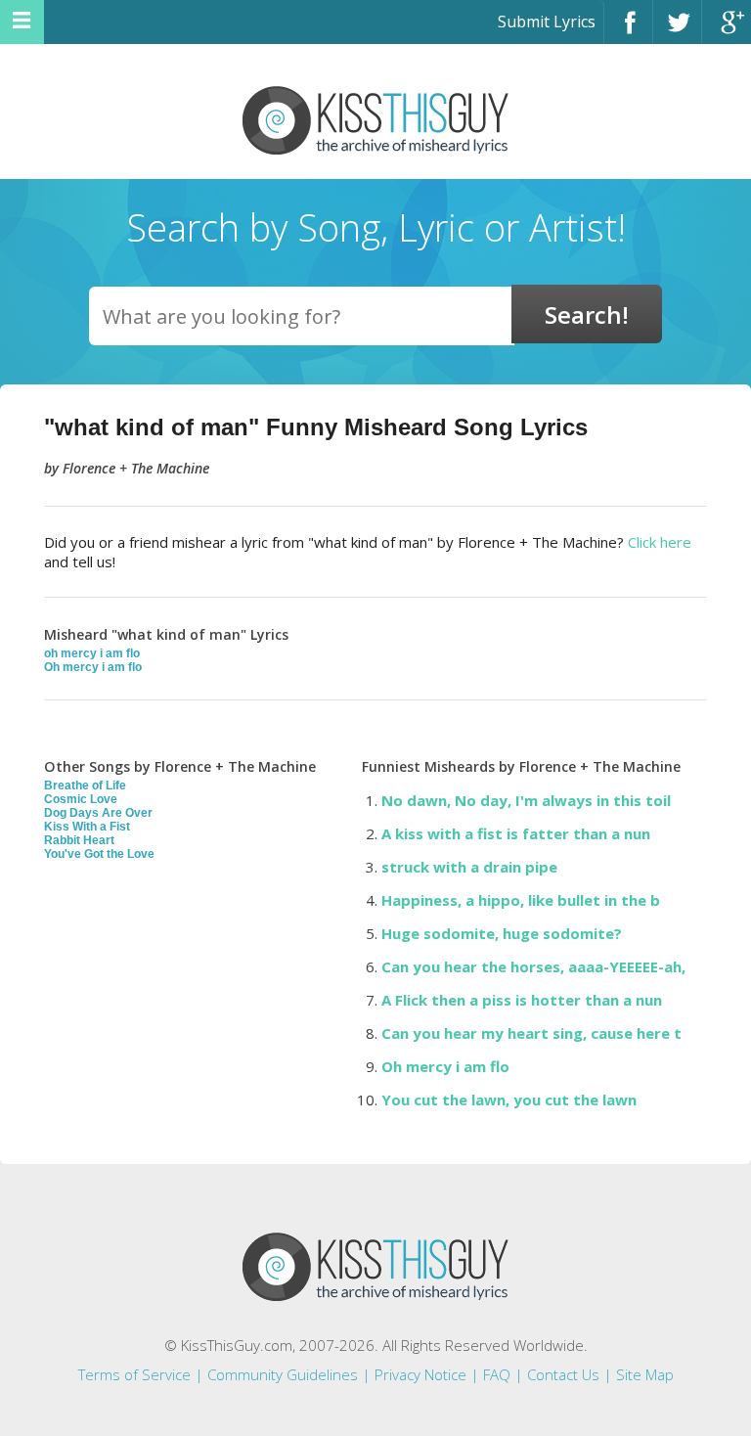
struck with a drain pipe (469, 866)
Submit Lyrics (547, 21)
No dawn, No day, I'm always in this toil (526, 800)
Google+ (726, 31)
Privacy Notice (420, 1374)
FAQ (496, 1374)
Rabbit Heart (79, 840)
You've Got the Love (99, 854)
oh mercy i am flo (92, 653)
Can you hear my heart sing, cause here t (531, 1033)
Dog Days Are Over (98, 813)
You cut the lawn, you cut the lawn (509, 1099)
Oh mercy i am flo (93, 667)
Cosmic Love (80, 799)
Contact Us (563, 1374)
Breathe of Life (85, 785)
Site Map (645, 1374)
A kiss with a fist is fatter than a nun (515, 833)
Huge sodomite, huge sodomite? (501, 933)
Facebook (628, 31)
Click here (659, 542)
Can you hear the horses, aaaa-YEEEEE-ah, (533, 966)
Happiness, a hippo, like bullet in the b (520, 900)
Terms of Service (134, 1374)
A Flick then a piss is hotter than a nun (521, 1000)
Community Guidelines (282, 1374)
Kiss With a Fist (87, 826)
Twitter (677, 31)
